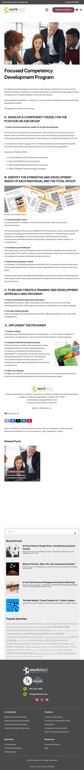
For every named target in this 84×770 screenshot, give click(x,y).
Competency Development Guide (18, 351)
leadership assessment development (25, 643)
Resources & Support (52, 744)
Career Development (28, 428)
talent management (49, 431)
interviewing (35, 640)
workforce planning (34, 656)
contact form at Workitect (46, 402)
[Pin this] (29, 421)
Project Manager (15, 168)
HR (72, 636)
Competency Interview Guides (56, 728)
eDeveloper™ (50, 724)
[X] (42, 700)
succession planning (58, 650)
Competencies (10, 744)
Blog (46, 748)
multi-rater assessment (32, 431)
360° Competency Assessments (57, 732)
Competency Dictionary (54, 717)
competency (14, 630)
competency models (56, 428)
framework (66, 637)
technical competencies (14, 656)
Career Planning (42, 428)
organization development (41, 647)
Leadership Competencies (59, 643)
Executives (13, 161)
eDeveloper (9, 354)
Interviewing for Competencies (15, 724)
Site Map (50, 766)
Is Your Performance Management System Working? (49, 582)
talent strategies (67, 653)
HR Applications (10, 752)
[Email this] (7, 421)
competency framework (58, 630)
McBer (9, 646)
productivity (25, 649)
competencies (58, 627)
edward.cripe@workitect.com (44, 400)
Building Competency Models (15, 717)
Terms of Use (41, 766)
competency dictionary (37, 630)
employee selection (52, 637)
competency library (71, 630)
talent (68, 649)
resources (34, 650)
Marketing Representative (19, 165)
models (27, 647)
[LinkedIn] (47, 700)
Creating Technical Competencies (17, 728)
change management (24, 627)
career (46, 624)
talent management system (46, 653)
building (21, 624)
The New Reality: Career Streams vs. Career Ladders (49, 600)
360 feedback (13, 428)
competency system (17, 636)
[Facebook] (37, 700)
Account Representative (19, 157)
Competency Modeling (13, 748)
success (46, 650)
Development (37, 637)
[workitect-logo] (14, 9)
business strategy (34, 623)
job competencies (56, 640)
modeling (18, 646)
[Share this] (12, 421)
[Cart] (77, 9)
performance (58, 646)
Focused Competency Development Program (16, 476)
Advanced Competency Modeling (17, 721)
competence (41, 627)
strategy (40, 650)
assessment (11, 623)
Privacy (33, 766)
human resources (22, 641)
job (44, 640)
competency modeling (20, 633)
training (60, 431)
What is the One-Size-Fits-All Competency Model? (49, 564)
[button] (47, 9)
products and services (34, 394)
